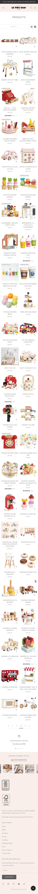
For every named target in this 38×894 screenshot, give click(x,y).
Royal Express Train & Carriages (10, 53)
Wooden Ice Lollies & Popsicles (28, 657)
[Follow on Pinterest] (14, 884)
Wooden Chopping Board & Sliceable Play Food (28, 483)
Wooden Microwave (9, 715)
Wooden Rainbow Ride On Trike (28, 716)
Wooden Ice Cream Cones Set (10, 629)
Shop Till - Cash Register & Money (9, 109)
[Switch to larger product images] (32, 27)
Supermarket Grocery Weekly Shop (10, 224)
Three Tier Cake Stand (28, 312)
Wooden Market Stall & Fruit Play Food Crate (28, 688)
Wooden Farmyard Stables (28, 601)
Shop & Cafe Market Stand (28, 81)
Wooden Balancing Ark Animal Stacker (9, 482)
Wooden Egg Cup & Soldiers (10, 601)
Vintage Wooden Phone (10, 453)
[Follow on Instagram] (8, 884)
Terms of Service (7, 850)
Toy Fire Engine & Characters (28, 341)
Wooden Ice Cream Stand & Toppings (28, 629)
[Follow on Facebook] (3, 884)
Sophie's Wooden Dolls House (28, 168)
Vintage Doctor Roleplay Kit (10, 395)
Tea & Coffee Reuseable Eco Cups (28, 285)
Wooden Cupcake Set (28, 514)
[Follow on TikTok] (24, 884)
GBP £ (4, 830)
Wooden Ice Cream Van (9, 656)
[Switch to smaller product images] (35, 27)
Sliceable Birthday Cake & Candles (10, 140)
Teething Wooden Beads (10, 313)
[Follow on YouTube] (19, 884)
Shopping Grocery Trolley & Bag (28, 109)
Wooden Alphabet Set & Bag (28, 454)
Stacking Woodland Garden (28, 196)
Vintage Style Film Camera (10, 426)
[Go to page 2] (8, 726)
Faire (3, 847)
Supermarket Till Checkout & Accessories (28, 225)
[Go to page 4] (30, 726)
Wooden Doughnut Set (28, 572)
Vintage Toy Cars (28, 425)
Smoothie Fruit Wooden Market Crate (28, 140)
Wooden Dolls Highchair (9, 573)
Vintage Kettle (28, 394)
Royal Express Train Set (28, 52)
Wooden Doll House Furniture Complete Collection (9, 544)
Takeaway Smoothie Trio (28, 254)
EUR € (4, 827)
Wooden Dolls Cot (28, 542)
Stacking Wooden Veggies (10, 196)
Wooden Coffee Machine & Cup (10, 515)
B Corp (4, 837)
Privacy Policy (6, 853)
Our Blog (4, 840)
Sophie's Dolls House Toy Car (10, 168)
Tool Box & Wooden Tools (10, 341)
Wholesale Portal (7, 843)
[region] (19, 740)
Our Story (5, 833)
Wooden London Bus (9, 687)
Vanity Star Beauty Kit (28, 368)
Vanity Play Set (10, 368)
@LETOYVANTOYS (19, 760)
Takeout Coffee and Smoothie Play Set (9, 285)
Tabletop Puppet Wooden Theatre (10, 254)
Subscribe (9, 877)
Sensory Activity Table (9, 80)
